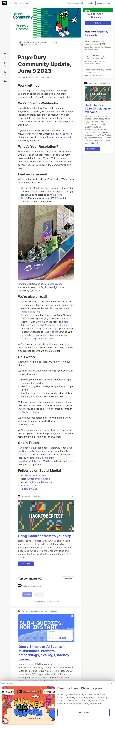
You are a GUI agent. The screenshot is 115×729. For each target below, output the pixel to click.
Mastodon (44, 478)
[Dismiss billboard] (111, 683)
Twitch (31, 370)
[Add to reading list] (5, 73)
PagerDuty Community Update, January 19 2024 (97, 45)
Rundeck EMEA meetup (42, 325)
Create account (104, 3)
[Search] (11, 3)
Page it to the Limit (54, 332)
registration (27, 311)
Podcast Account (30, 485)
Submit (27, 594)
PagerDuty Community (47, 42)
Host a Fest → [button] (26, 564)
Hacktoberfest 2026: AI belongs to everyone (98, 109)
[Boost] (5, 80)
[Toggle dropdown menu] (72, 496)
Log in (90, 3)
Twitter (28, 475)
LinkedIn (42, 475)
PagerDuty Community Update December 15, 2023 (97, 72)
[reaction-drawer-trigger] (5, 55)
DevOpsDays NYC (56, 191)
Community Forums (32, 451)
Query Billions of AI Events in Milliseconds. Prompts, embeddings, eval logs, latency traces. (43, 653)
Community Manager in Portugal (50, 90)
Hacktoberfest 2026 (93, 129)
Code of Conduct (39, 601)
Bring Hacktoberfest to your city (44, 536)
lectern (58, 194)
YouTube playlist (30, 412)
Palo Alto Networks (54, 308)
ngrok (48, 77)
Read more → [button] (92, 149)
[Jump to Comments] (5, 64)
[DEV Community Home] (4, 3)
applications (30, 121)
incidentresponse (26, 77)
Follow (98, 23)
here (66, 321)
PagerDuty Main (29, 488)
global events (55, 284)
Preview (39, 594)
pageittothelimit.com (43, 338)
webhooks (35, 108)
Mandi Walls (29, 42)
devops (40, 77)
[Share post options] (5, 89)
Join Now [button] (83, 712)
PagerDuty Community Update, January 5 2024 (95, 59)
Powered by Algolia (74, 3)
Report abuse (54, 601)
